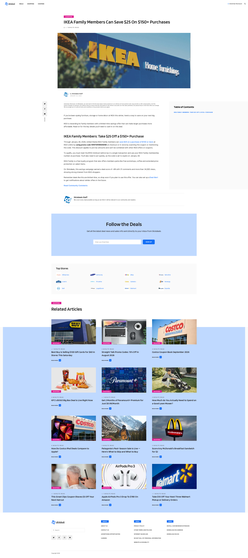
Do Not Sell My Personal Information (147, 538)
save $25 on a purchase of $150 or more (136, 142)
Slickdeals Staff (77, 94)
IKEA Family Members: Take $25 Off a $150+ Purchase (193, 112)
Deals (21, 4)
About (105, 521)
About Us (104, 526)
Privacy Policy (139, 526)
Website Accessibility (141, 542)
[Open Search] (245, 4)
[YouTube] (70, 537)
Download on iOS (173, 534)
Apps (170, 521)
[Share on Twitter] (44, 103)
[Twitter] (53, 537)
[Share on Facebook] (44, 109)
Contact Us (105, 530)
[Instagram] (64, 537)
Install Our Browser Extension (178, 526)
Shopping (30, 4)
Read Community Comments (76, 186)
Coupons (41, 4)
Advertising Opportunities (110, 534)
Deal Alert (154, 177)
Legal (138, 521)
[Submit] (53, 530)
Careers (104, 538)
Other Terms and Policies (143, 530)
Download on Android (175, 530)
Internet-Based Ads (141, 534)
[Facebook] (59, 537)
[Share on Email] (44, 114)
